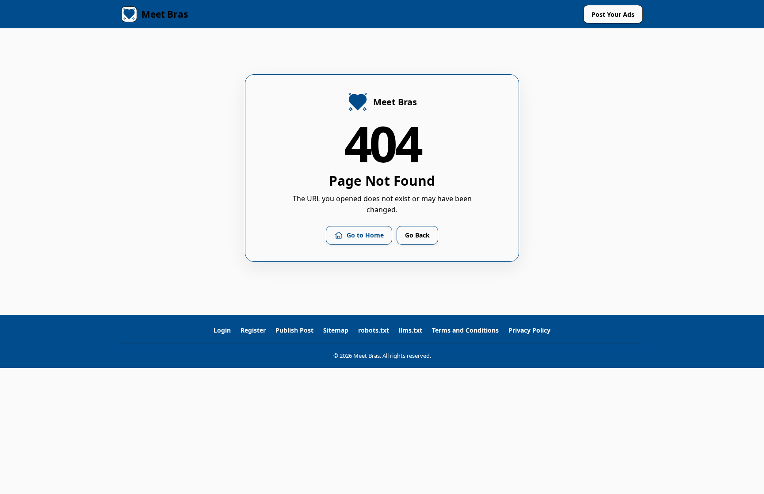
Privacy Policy (529, 330)
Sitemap (335, 330)
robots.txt (373, 330)
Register (253, 330)
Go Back (417, 235)
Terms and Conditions (465, 330)
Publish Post (294, 330)
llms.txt (410, 330)
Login (222, 330)
